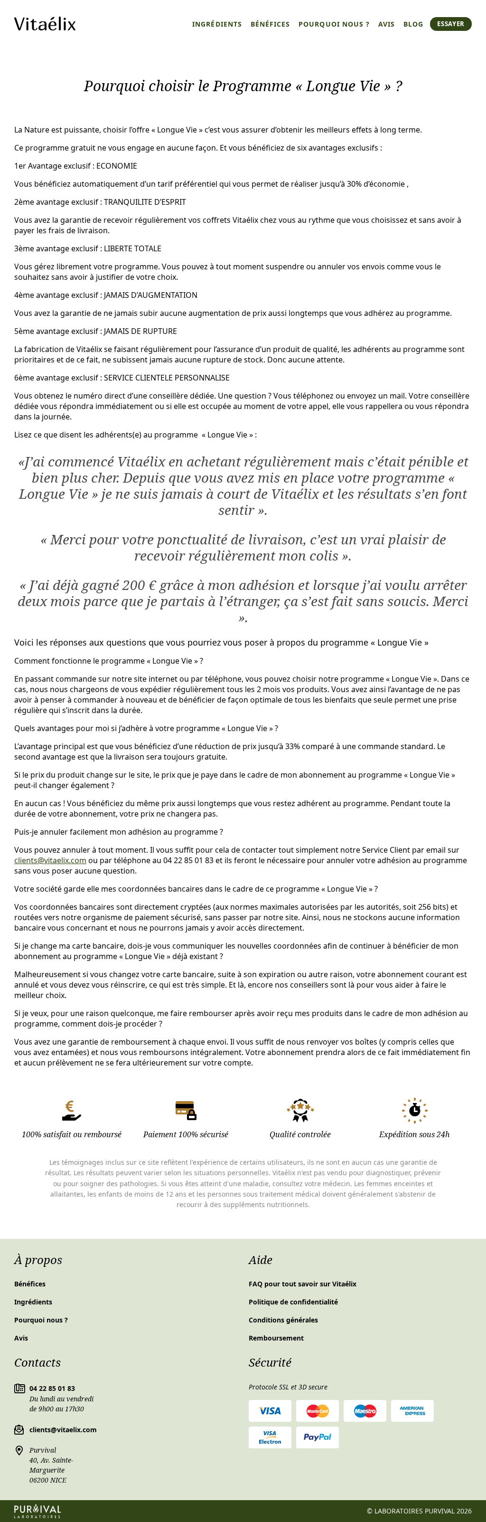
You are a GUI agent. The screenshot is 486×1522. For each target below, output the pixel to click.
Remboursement (276, 1337)
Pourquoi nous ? (334, 24)
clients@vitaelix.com (50, 860)
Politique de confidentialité (293, 1301)
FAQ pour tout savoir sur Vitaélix (302, 1283)
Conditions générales (283, 1319)
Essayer (451, 23)
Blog (413, 24)
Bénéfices (270, 24)
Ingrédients (217, 24)
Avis (386, 24)
